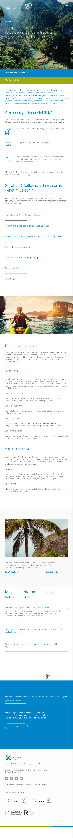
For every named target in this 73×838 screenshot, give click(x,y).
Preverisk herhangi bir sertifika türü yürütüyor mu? (27, 608)
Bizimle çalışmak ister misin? (14, 792)
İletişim (16, 726)
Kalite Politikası (42, 770)
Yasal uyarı (8, 770)
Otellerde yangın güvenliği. (18, 247)
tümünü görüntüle (51, 572)
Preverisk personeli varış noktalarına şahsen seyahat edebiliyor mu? (32, 645)
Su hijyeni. (10, 279)
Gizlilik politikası (18, 770)
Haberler (37, 785)
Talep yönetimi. (12, 268)
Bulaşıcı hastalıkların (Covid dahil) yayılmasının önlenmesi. (33, 236)
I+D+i (34, 770)
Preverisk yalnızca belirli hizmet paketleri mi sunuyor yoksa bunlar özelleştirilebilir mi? (33, 630)
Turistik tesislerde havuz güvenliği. (22, 257)
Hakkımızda (28, 785)
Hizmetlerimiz (9, 785)
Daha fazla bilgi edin (12, 572)
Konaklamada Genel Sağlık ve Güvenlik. (24, 215)
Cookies (28, 770)
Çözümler (19, 785)
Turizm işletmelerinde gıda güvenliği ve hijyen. (27, 226)
